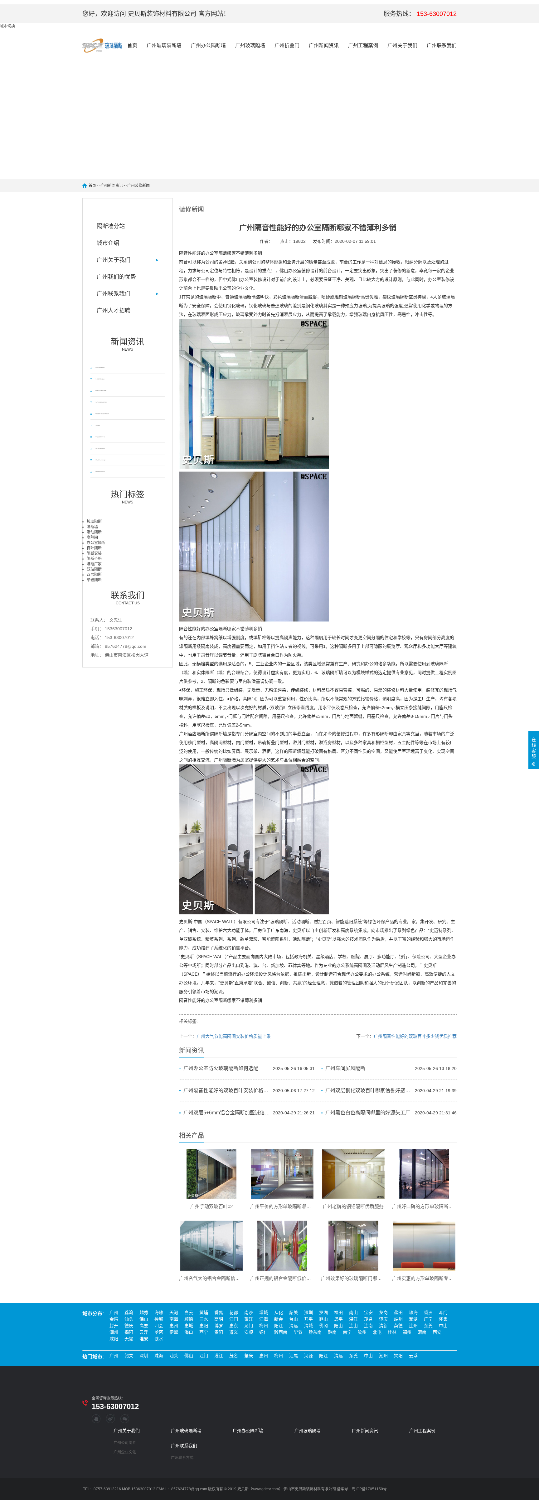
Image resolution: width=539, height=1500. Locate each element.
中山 (443, 1325)
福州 (407, 1332)
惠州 (173, 1325)
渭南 (422, 1332)
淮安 (143, 1338)
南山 (353, 1312)
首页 (132, 45)
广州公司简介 (125, 1443)
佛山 (143, 1319)
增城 (263, 1312)
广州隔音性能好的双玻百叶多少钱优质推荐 (415, 1036)
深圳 (308, 1312)
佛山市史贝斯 (295, 1489)
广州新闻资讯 (324, 45)
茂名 (368, 1319)
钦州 (362, 1332)
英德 (398, 1325)
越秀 (143, 1312)
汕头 (128, 1319)
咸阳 (113, 1338)
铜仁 (263, 1332)
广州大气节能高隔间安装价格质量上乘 (234, 1036)
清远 (293, 1325)
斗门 (443, 1312)
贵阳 (218, 1332)
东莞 (428, 1325)
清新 (383, 1325)
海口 (188, 1332)
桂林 (392, 1332)
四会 (158, 1325)
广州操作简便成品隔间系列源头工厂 (100, 471)
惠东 (233, 1325)
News (127, 344)
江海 (263, 1319)
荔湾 (128, 1312)
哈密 (158, 1332)
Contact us (127, 598)
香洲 (428, 1312)
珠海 (413, 1312)
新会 (278, 1319)
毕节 (298, 1332)
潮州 (113, 1332)
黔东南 (315, 1332)
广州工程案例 (363, 45)
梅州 (263, 1325)
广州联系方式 (182, 1458)
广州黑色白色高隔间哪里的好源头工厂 (367, 1112)
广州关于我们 (402, 45)
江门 (233, 1319)
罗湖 (323, 1312)
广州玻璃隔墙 (250, 45)
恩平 (338, 1319)
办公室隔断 (96, 543)
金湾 (113, 1319)
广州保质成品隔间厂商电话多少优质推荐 (100, 390)
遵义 (233, 1332)
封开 (113, 1325)
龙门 (248, 1325)
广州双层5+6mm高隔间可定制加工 (100, 448)
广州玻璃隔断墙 (164, 45)
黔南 (332, 1332)
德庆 (128, 1325)
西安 (437, 1332)
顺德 (188, 1319)
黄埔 (203, 1312)
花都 (233, 1312)
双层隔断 (94, 574)
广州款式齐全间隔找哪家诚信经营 (99, 367)
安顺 (248, 1332)
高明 (218, 1319)
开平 (308, 1319)
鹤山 (323, 1319)
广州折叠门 (286, 45)
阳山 (338, 1325)
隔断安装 (94, 553)
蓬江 (248, 1319)
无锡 (128, 1338)
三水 (203, 1319)
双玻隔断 (94, 569)
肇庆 (383, 1319)
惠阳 (203, 1325)
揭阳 (128, 1332)
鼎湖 (413, 1319)
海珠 (158, 1312)
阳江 (278, 1325)
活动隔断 (94, 532)
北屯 (377, 1332)
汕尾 (293, 1355)
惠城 (188, 1325)
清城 (308, 1325)
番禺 (218, 1312)
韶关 (293, 1312)
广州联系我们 (442, 45)
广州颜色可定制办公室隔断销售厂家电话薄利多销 (102, 413)
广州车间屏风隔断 (345, 1068)
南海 (173, 1319)
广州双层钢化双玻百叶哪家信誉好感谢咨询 (368, 1090)
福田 (338, 1312)
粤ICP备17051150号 (369, 1489)
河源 (308, 1355)
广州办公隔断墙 (208, 45)
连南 (368, 1325)
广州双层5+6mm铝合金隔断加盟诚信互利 (226, 1112)
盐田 (398, 1312)
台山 (293, 1319)
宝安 (368, 1312)
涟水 (158, 1338)
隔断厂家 (94, 564)
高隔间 (92, 537)
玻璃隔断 (94, 521)
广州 (113, 1312)
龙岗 (383, 1312)
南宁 (347, 1332)
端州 (398, 1319)
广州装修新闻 (138, 185)
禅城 (158, 1319)
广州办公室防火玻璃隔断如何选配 (220, 1068)
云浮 (143, 1332)
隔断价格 (94, 559)
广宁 (428, 1319)
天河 (173, 1312)
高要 (143, 1325)
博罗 (218, 1325)
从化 (278, 1312)
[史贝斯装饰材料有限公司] (102, 45)
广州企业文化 (125, 1452)
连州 (413, 1325)
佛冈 (323, 1325)
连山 (353, 1325)
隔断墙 (92, 527)
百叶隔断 (94, 548)
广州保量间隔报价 (97, 425)
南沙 (248, 1312)
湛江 (353, 1319)
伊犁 (173, 1332)
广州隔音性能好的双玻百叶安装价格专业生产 (226, 1090)
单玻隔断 (94, 580)
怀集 (443, 1319)
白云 (188, 1312)
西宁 (203, 1332)
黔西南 (280, 1332)
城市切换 (7, 26)
